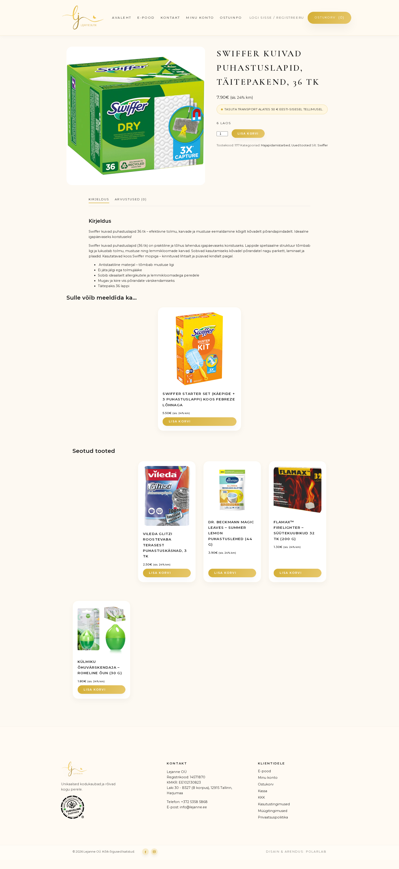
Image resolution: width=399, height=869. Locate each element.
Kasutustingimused (274, 804)
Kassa (262, 791)
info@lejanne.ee (193, 807)
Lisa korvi (248, 133)
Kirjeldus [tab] (99, 199)
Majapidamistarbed (275, 145)
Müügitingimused (272, 811)
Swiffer (322, 145)
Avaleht (121, 17)
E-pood (264, 771)
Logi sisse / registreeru (276, 17)
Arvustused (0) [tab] (131, 199)
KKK (261, 797)
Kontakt (170, 17)
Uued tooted (301, 145)
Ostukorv (329, 17)
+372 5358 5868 (194, 802)
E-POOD (146, 17)
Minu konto (200, 17)
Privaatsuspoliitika (273, 817)
